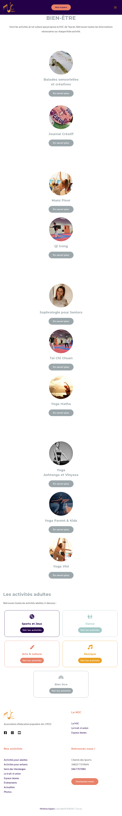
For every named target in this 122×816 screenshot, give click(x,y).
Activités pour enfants (16, 764)
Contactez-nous (85, 781)
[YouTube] (19, 732)
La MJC (75, 723)
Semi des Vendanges (15, 769)
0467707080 (78, 769)
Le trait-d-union (79, 728)
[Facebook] (5, 732)
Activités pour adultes (15, 759)
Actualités (9, 787)
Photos (8, 791)
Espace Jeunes (79, 732)
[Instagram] (12, 732)
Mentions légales (47, 808)
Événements (10, 782)
